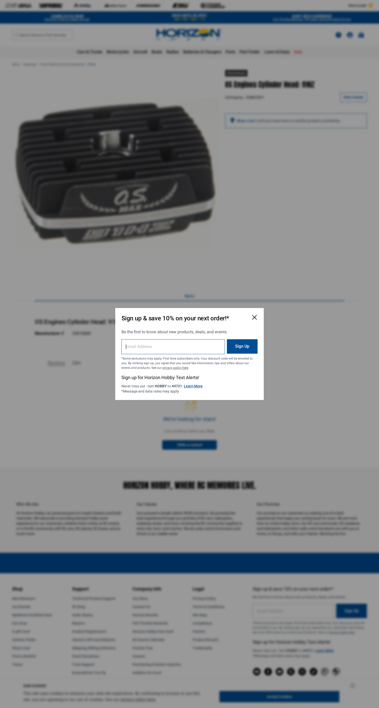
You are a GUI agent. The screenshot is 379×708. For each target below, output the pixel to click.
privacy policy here (175, 368)
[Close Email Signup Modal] (254, 317)
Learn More (193, 386)
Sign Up (242, 346)
